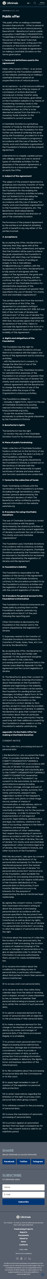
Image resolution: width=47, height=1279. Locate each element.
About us (24, 1238)
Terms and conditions (24, 1253)
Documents (23, 1235)
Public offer (23, 1249)
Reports (23, 1232)
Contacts (23, 1245)
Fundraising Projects (23, 1229)
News (23, 1241)
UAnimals (6, 10)
